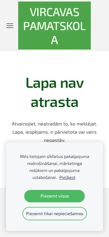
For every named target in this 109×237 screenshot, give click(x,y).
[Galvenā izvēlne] (10, 25)
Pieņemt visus (55, 195)
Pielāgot (67, 177)
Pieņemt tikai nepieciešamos (54, 213)
